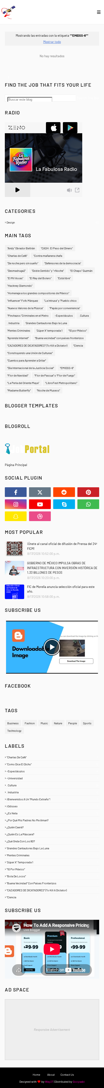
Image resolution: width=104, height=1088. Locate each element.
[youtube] (40, 504)
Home (36, 1074)
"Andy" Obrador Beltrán (21, 248)
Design (53, 222)
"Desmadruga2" (16, 270)
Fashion (30, 723)
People (72, 723)
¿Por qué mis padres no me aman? (52, 820)
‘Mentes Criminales (18, 330)
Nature (58, 723)
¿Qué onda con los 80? (52, 841)
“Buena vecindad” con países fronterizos (59, 338)
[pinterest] (88, 492)
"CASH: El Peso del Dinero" (57, 248)
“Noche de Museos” (48, 390)
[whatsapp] (88, 504)
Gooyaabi (79, 1081)
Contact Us (67, 1074)
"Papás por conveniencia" (64, 308)
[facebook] (16, 492)
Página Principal (16, 465)
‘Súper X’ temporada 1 (49, 330)
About (51, 1074)
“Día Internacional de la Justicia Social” (30, 368)
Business (13, 723)
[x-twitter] (40, 492)
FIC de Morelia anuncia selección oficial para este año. (61, 589)
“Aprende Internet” (18, 338)
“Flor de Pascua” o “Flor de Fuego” (54, 375)
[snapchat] (16, 516)
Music (44, 723)
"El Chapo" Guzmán (81, 270)
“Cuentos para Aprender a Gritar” (26, 360)
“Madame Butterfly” (19, 390)
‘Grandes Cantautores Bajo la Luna (46, 323)
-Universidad (52, 778)
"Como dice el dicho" (52, 764)
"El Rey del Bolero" (40, 278)
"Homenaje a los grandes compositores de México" (38, 293)
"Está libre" (64, 278)
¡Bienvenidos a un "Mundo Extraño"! (52, 799)
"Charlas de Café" (17, 255)
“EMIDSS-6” (67, 368)
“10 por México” (77, 330)
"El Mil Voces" (15, 278)
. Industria (13, 323)
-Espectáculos (64, 315)
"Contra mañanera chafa (47, 255)
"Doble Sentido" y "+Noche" (48, 270)
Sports (87, 723)
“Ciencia (78, 345)
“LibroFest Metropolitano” (61, 382)
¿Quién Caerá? (52, 827)
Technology (14, 730)
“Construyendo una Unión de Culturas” (30, 353)
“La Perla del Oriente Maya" (23, 382)
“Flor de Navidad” (17, 375)
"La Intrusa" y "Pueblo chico (60, 300)
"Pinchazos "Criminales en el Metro (28, 315)
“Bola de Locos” (52, 876)
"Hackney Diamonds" (19, 285)
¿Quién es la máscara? (52, 834)
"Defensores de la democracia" (62, 263)
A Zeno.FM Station (17, 199)
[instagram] (16, 504)
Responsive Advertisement (52, 1030)
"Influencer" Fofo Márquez (22, 300)
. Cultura (84, 315)
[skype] (64, 504)
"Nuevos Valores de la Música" (25, 308)
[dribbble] (40, 516)
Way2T (49, 1081)
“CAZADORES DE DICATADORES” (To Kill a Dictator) (37, 345)
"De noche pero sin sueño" (22, 263)
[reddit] (64, 492)
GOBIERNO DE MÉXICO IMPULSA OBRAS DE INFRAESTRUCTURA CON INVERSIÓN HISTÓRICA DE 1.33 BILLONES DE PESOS (62, 567)
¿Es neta (52, 813)
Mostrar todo (52, 42)
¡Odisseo (52, 806)
